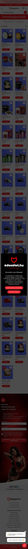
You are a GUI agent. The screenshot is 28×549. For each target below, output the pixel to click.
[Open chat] (24, 545)
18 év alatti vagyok (14, 292)
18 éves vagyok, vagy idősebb (14, 288)
